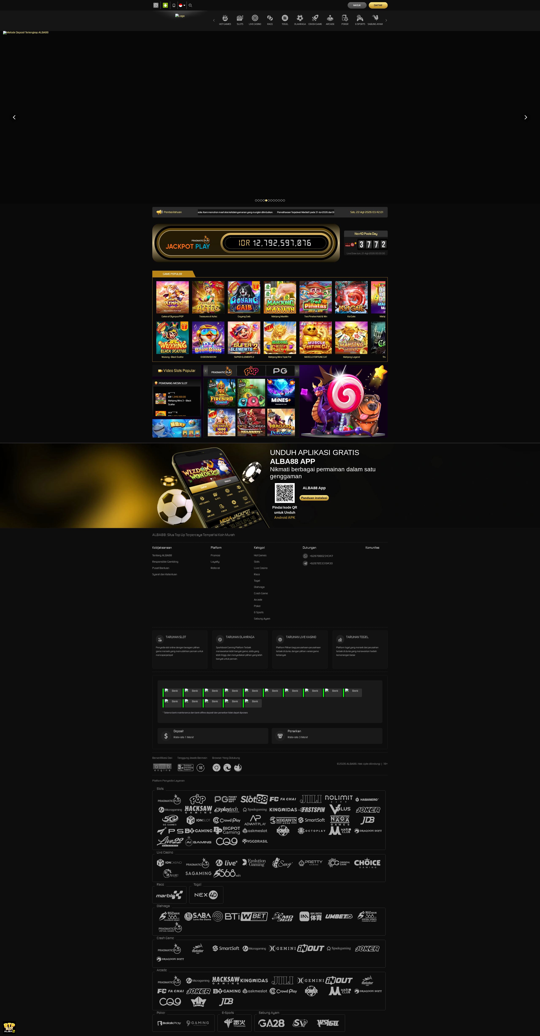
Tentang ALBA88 (162, 555)
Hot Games (225, 24)
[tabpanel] (270, 117)
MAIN (175, 297)
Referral (215, 568)
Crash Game (315, 24)
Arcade (330, 24)
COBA (224, 388)
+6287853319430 (321, 563)
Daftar (378, 5)
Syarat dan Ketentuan (164, 574)
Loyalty (215, 561)
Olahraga (300, 24)
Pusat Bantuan (160, 568)
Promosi (215, 555)
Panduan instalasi (314, 498)
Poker (345, 24)
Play (202, 246)
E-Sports (360, 24)
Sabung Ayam (375, 24)
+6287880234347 (321, 556)
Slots (240, 24)
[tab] (222, 371)
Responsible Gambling (165, 561)
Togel (285, 24)
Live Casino (255, 24)
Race (270, 24)
